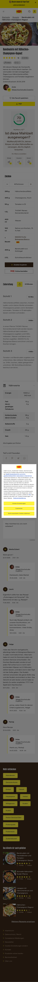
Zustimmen (19, 508)
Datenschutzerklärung (19, 498)
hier (30, 494)
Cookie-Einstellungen (19, 503)
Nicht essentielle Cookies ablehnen (19, 513)
